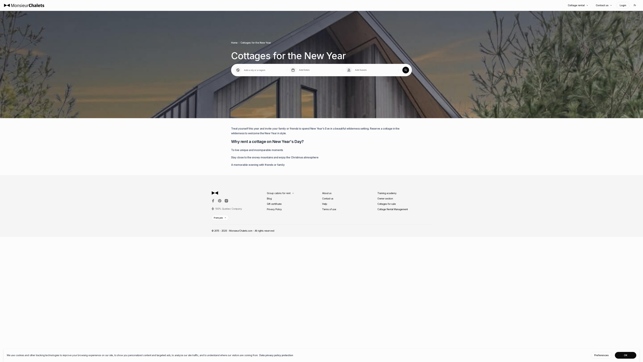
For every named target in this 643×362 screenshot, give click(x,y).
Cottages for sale (386, 203)
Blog (269, 198)
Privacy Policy (274, 209)
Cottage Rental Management (392, 209)
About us (327, 193)
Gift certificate (274, 203)
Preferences (601, 355)
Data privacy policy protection (276, 355)
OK (625, 355)
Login (623, 5)
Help (324, 203)
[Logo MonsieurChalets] (24, 5)
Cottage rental (576, 5)
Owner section (385, 198)
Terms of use (329, 209)
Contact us (602, 5)
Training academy (387, 193)
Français (218, 217)
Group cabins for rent (279, 193)
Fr (635, 5)
